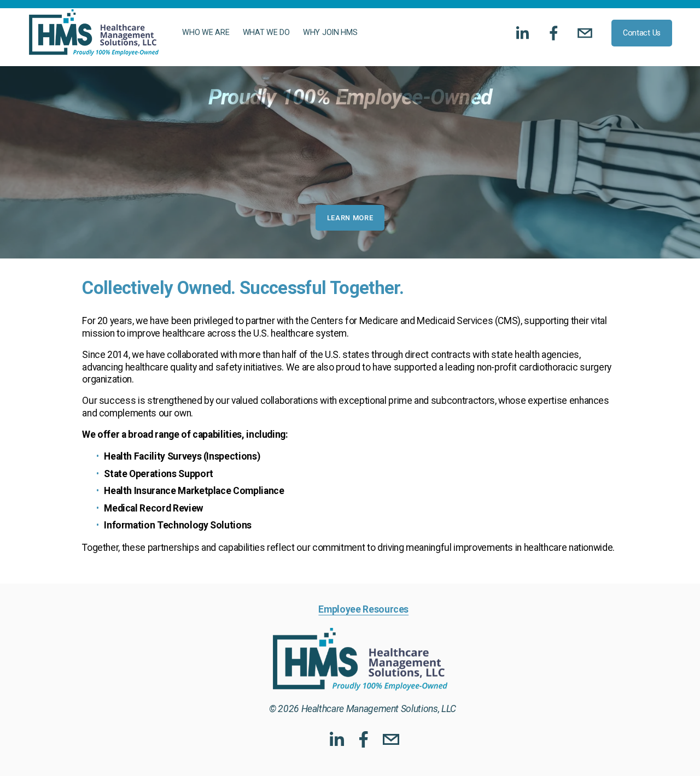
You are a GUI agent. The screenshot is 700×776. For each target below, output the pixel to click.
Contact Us (642, 33)
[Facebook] (554, 33)
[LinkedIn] (522, 33)
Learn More (350, 218)
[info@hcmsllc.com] (585, 33)
